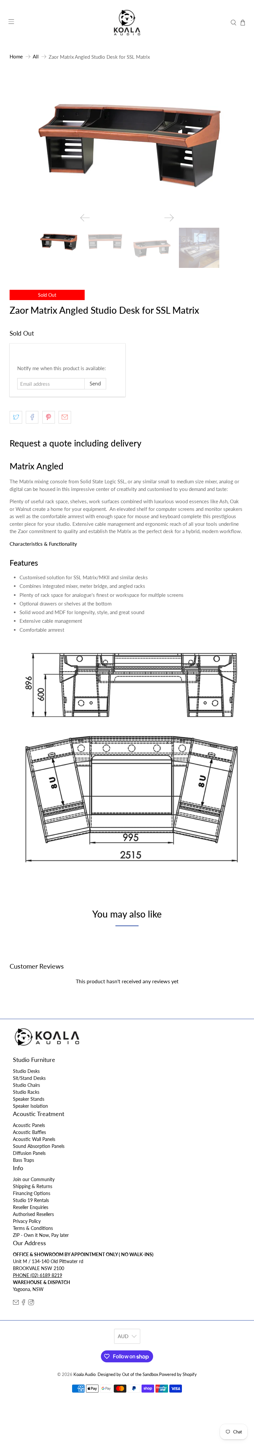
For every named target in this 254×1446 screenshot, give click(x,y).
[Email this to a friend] (65, 417)
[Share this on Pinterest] (48, 417)
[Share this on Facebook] (32, 417)
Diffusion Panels (29, 1153)
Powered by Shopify (178, 1374)
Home (16, 56)
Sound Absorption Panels (38, 1146)
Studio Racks (26, 1092)
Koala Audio (84, 1374)
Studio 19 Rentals (31, 1200)
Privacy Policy (27, 1221)
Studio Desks (26, 1071)
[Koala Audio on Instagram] (31, 1303)
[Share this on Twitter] (16, 417)
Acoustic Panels (29, 1125)
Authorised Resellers (33, 1214)
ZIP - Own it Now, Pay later (41, 1235)
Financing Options (31, 1193)
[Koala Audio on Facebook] (23, 1303)
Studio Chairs (26, 1085)
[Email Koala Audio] (16, 1303)
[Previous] (85, 218)
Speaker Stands (28, 1099)
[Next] (169, 218)
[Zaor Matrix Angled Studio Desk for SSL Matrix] (127, 141)
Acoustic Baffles (29, 1132)
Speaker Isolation (30, 1106)
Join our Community (34, 1179)
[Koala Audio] (127, 22)
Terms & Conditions (33, 1228)
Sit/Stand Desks (29, 1078)
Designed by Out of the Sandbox (128, 1374)
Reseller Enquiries (30, 1207)
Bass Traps (23, 1160)
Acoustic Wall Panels (34, 1139)
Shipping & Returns (32, 1186)
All (36, 56)
